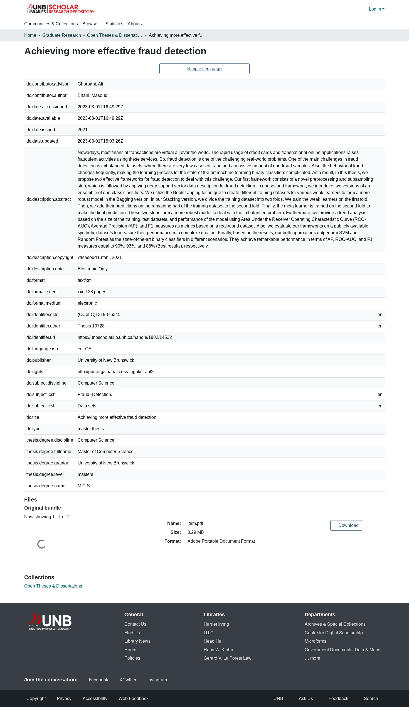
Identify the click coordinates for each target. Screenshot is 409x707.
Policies (132, 658)
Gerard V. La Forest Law (228, 658)
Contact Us (135, 624)
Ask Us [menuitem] (306, 698)
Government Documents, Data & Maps (342, 649)
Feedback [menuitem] (338, 698)
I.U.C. (209, 632)
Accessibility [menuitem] (95, 698)
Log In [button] (375, 9)
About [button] (134, 23)
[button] (60, 9)
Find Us (132, 632)
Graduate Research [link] (61, 35)
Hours (130, 649)
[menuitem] (91, 24)
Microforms (315, 641)
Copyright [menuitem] (36, 698)
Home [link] (30, 35)
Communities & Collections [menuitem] (51, 23)
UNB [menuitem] (278, 698)
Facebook (98, 679)
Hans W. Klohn (218, 649)
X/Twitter (127, 679)
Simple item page (204, 68)
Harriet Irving (216, 624)
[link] (346, 525)
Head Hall (214, 641)
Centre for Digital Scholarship (334, 632)
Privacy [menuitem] (64, 698)
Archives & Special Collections (335, 624)
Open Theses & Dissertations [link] (115, 35)
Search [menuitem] (371, 698)
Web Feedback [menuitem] (134, 698)
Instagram (157, 679)
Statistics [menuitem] (114, 23)
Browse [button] (89, 23)
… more (312, 658)
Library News (137, 641)
